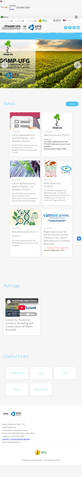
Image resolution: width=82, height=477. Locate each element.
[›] (77, 65)
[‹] (4, 65)
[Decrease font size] (57, 20)
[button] (11, 33)
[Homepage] (11, 29)
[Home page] (5, 415)
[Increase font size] (54, 20)
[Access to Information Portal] (41, 454)
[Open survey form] (81, 36)
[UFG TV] (74, 27)
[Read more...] (25, 134)
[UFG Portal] (34, 30)
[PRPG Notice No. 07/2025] (57, 170)
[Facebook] (70, 27)
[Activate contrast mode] (60, 20)
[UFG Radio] (78, 27)
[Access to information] (42, 20)
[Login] (1, 1)
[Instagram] (65, 27)
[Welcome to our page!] (41, 63)
